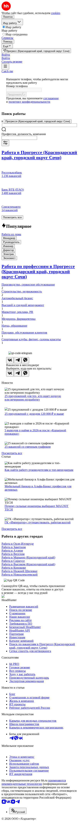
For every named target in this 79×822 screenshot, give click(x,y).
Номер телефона (17, 86)
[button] (6, 54)
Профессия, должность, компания (24, 134)
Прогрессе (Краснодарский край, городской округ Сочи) (37, 121)
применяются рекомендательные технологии (34, 782)
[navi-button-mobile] (5, 66)
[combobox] (19, 138)
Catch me (7, 71)
